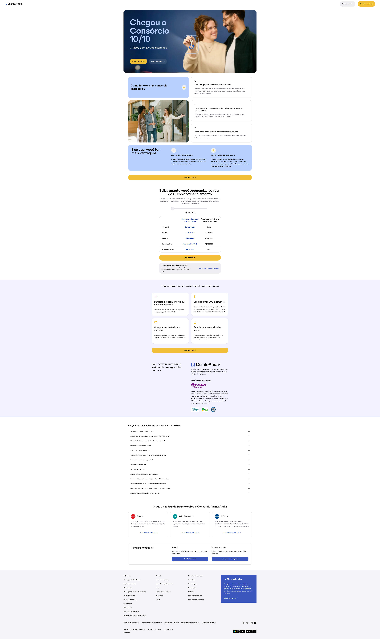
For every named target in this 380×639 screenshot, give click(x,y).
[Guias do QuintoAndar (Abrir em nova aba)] (251, 623)
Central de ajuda (190, 559)
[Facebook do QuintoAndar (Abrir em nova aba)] (243, 623)
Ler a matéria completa (147, 532)
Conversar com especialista (208, 268)
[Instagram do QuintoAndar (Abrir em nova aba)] (247, 623)
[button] (190, 431)
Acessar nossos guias (230, 559)
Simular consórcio (366, 4)
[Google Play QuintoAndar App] (239, 631)
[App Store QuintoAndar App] (251, 631)
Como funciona (347, 4)
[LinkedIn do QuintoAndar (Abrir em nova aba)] (255, 623)
